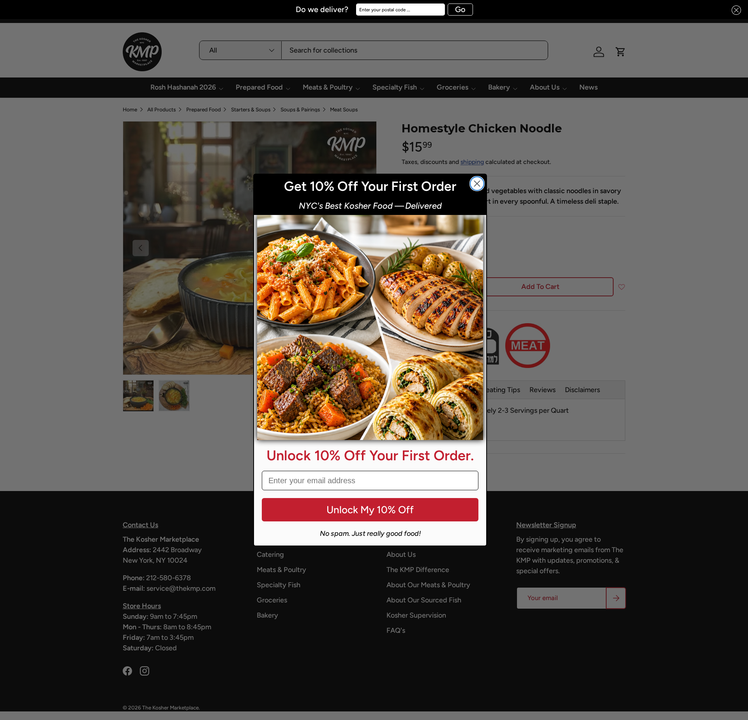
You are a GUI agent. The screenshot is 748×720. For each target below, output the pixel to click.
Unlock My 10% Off (370, 509)
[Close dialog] (477, 183)
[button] (734, 10)
